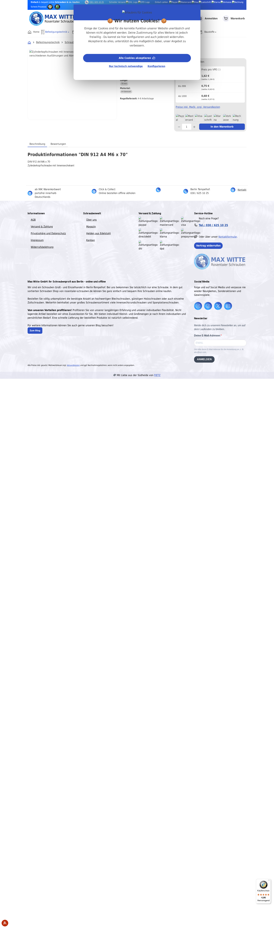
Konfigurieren (156, 66)
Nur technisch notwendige (126, 66)
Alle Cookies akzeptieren (135, 57)
